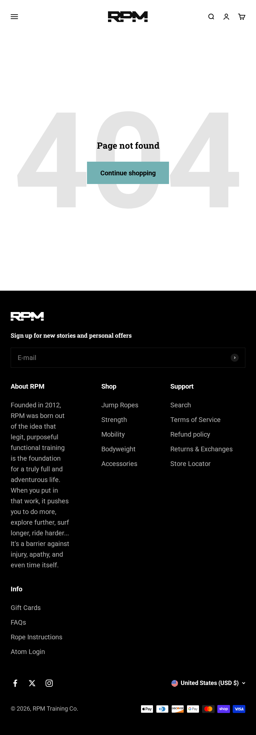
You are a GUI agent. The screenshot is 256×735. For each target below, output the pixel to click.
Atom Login (28, 652)
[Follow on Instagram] (49, 683)
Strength (114, 420)
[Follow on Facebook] (15, 683)
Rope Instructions (36, 637)
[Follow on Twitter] (32, 683)
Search (180, 405)
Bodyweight (118, 449)
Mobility (113, 434)
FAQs (18, 622)
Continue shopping (128, 173)
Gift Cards (26, 608)
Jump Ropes (119, 405)
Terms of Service (195, 420)
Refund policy (190, 434)
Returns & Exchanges (201, 449)
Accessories (119, 464)
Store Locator (190, 464)
